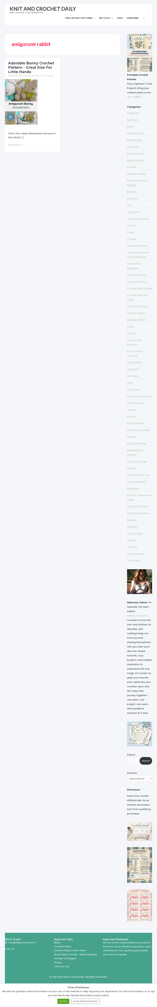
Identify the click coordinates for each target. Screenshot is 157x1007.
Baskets (131, 167)
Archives (132, 772)
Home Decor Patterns (139, 396)
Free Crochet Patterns (79, 18)
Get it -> (135, 97)
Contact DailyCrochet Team (70, 950)
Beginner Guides (136, 173)
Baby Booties (134, 140)
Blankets (132, 191)
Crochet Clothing (137, 245)
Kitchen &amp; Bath (138, 430)
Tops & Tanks (135, 533)
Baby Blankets (135, 133)
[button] (144, 18)
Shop (120, 18)
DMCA (57, 942)
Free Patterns (134, 362)
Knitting (131, 436)
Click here (108, 954)
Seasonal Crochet (137, 506)
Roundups (133, 488)
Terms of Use (61, 966)
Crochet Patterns (137, 281)
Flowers (131, 333)
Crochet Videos (136, 313)
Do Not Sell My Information (85, 1001)
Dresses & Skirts (136, 319)
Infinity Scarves (136, 403)
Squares (132, 520)
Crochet (132, 239)
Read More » (15, 145)
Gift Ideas (132, 376)
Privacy (58, 962)
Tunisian (132, 540)
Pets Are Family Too (138, 475)
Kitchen (131, 416)
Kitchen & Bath (135, 423)
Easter (27, 76)
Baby (21, 76)
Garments (133, 369)
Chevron (132, 225)
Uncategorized (135, 553)
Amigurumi (13, 76)
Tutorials (132, 547)
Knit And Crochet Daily (43, 9)
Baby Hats (133, 146)
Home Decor (134, 389)
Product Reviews (136, 481)
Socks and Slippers (138, 513)
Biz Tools (105, 18)
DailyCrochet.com (137, 615)
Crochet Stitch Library (139, 288)
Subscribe (133, 18)
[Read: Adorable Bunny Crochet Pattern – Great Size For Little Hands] (21, 103)
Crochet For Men (136, 275)
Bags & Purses (135, 160)
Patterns (132, 468)
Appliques (132, 119)
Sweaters (132, 526)
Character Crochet (138, 218)
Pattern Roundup (136, 461)
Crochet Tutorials (137, 306)
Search (131, 754)
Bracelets (132, 198)
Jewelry (131, 409)
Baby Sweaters (135, 153)
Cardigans (133, 212)
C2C (129, 205)
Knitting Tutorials (136, 443)
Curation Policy (62, 946)
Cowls (130, 232)
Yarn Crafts (133, 560)
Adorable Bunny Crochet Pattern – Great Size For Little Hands (31, 67)
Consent (63, 1001)
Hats (129, 382)
